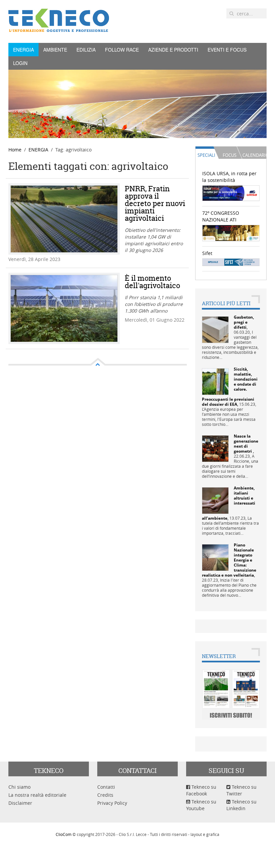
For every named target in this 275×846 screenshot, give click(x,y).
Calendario (254, 155)
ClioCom (63, 834)
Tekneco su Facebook (201, 790)
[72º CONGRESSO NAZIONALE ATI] (231, 232)
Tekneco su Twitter (241, 790)
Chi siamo (19, 787)
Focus (229, 155)
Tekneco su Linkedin (241, 804)
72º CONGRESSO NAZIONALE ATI (220, 216)
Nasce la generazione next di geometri (246, 443)
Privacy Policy (112, 803)
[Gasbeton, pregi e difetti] (215, 329)
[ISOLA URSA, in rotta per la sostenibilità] (231, 193)
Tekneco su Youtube (201, 804)
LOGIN (20, 63)
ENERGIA (23, 49)
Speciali (206, 155)
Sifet (207, 253)
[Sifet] (231, 261)
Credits (105, 795)
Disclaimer (20, 803)
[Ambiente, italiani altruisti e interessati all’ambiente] (215, 500)
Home (14, 149)
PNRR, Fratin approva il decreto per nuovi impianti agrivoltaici (155, 203)
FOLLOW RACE (122, 49)
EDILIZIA (86, 49)
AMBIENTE (55, 49)
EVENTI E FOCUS (227, 49)
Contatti (106, 787)
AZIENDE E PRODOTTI (173, 49)
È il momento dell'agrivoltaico (152, 281)
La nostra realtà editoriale (37, 795)
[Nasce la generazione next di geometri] (215, 448)
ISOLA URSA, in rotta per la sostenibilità (229, 176)
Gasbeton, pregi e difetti (244, 322)
